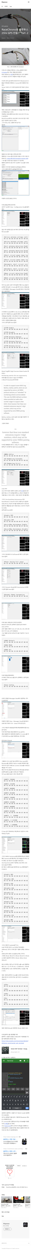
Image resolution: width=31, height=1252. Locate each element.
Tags (11, 6)
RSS (3, 1246)
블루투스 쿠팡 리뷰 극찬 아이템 (10, 1139)
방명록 (6, 6)
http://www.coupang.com (10, 1137)
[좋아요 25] (10, 1171)
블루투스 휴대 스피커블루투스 (10, 1151)
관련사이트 (4, 1243)
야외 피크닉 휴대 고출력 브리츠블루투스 (10, 1154)
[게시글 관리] (11, 1178)
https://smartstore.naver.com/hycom (13, 1148)
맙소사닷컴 (6, 1226)
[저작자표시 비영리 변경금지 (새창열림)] (24, 1165)
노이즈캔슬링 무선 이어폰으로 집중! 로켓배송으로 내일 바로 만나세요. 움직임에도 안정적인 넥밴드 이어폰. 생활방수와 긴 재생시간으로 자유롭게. (10, 1142)
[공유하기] (9, 1178)
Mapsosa (4, 2)
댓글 (3, 1216)
